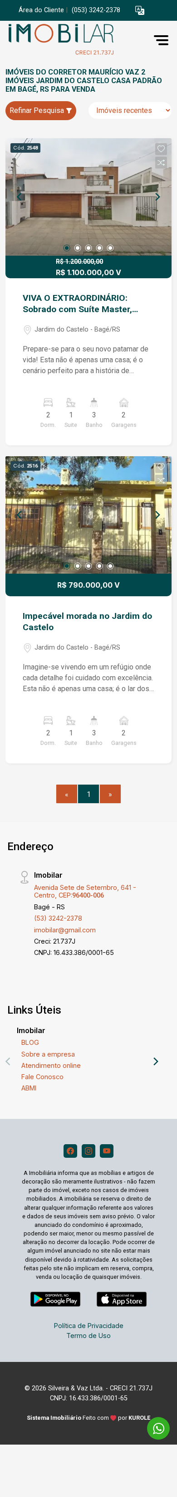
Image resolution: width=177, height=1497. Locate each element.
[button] (140, 10)
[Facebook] (70, 1151)
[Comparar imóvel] (161, 162)
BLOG (30, 1042)
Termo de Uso (88, 1335)
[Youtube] (106, 1151)
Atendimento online (51, 1065)
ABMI (28, 1088)
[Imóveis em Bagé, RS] (73, 40)
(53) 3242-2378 (58, 918)
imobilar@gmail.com (65, 930)
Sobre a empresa (48, 1054)
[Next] (157, 197)
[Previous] (20, 197)
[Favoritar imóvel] (161, 149)
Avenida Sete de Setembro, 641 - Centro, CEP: (85, 891)
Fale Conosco (42, 1077)
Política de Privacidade (88, 1325)
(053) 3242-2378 (96, 10)
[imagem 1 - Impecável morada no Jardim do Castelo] (88, 515)
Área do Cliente (41, 10)
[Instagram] (88, 1151)
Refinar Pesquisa (38, 110)
